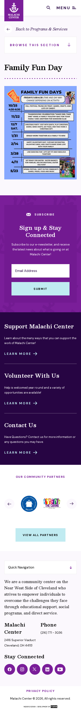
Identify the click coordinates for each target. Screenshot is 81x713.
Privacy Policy (40, 691)
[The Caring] (51, 504)
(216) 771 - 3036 (51, 633)
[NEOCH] (29, 504)
